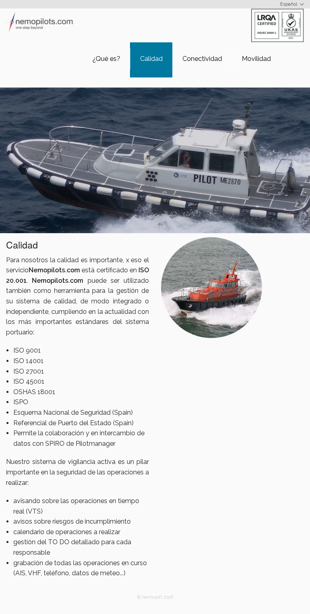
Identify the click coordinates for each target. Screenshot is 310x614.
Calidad (151, 59)
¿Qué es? (106, 59)
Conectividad (202, 59)
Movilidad (256, 59)
